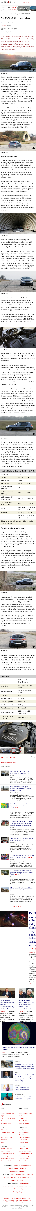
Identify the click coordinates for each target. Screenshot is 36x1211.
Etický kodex (18, 1200)
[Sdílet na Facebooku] (31, 757)
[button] (18, 62)
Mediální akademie (8, 1200)
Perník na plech (23, 1142)
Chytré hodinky (25, 1189)
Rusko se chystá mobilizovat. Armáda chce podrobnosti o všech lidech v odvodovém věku (26, 1004)
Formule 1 (4, 1139)
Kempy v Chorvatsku (7, 1148)
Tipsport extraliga (6, 1134)
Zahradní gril (14, 1180)
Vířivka (21, 1180)
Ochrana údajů (27, 1200)
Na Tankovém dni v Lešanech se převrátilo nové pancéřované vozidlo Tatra (21, 873)
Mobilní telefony (24, 1183)
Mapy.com (17, 1165)
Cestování (12, 842)
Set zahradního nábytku (24, 1177)
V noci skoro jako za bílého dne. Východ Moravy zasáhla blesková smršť (20, 806)
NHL (2, 1142)
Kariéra (24, 1198)
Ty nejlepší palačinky (24, 1129)
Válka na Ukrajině (14, 792)
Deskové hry (9, 1189)
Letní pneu (28, 1186)
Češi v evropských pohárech (17, 1171)
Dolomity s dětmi (6, 1161)
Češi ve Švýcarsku (6, 1156)
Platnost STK (22, 1161)
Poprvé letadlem (5, 1151)
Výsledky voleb (5, 1116)
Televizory (16, 1189)
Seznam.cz (26, 2)
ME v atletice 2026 (6, 1137)
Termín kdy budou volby (8, 1118)
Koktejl (12, 859)
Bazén (12, 1174)
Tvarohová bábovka (24, 1137)
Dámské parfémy (19, 1186)
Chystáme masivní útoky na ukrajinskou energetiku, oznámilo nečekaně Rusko (21, 788)
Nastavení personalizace (23, 1202)
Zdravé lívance (23, 1134)
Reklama (18, 1198)
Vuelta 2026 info (23, 1111)
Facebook (7, 1198)
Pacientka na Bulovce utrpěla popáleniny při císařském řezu (19, 772)
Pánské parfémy (17, 1192)
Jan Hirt (21, 1116)
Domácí (12, 775)
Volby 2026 (4, 1111)
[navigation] (2, 2)
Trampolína (30, 1174)
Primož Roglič (23, 1121)
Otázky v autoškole (24, 1158)
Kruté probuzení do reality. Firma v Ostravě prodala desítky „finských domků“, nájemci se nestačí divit (21, 823)
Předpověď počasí (26, 1165)
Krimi (11, 876)
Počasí (12, 810)
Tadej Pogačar (23, 1118)
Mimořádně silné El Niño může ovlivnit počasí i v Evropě (18, 1048)
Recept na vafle (23, 1139)
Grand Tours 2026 (24, 1123)
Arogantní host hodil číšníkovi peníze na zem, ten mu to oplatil (22, 856)
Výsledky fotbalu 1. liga (7, 1132)
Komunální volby (6, 1123)
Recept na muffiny (24, 1132)
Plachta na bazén (20, 1174)
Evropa (12, 894)
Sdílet (11, 28)
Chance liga (4, 1129)
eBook (4, 28)
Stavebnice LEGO (8, 1186)
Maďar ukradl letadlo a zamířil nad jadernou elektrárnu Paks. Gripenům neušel (21, 890)
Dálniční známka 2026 (25, 1151)
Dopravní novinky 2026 (25, 1153)
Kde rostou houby (13, 1168)
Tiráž (29, 1198)
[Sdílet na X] (34, 757)
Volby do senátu (5, 1121)
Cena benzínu (23, 1168)
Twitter (13, 1198)
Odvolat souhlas (10, 1202)
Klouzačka (13, 1177)
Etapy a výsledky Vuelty (25, 1113)
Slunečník (6, 1177)
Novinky (3, 23)
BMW (14, 762)
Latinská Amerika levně (7, 1158)
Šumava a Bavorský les (7, 1153)
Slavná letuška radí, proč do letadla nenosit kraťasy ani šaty (21, 839)
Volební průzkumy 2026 (7, 1113)
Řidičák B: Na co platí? (25, 1156)
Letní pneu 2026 (23, 1148)
